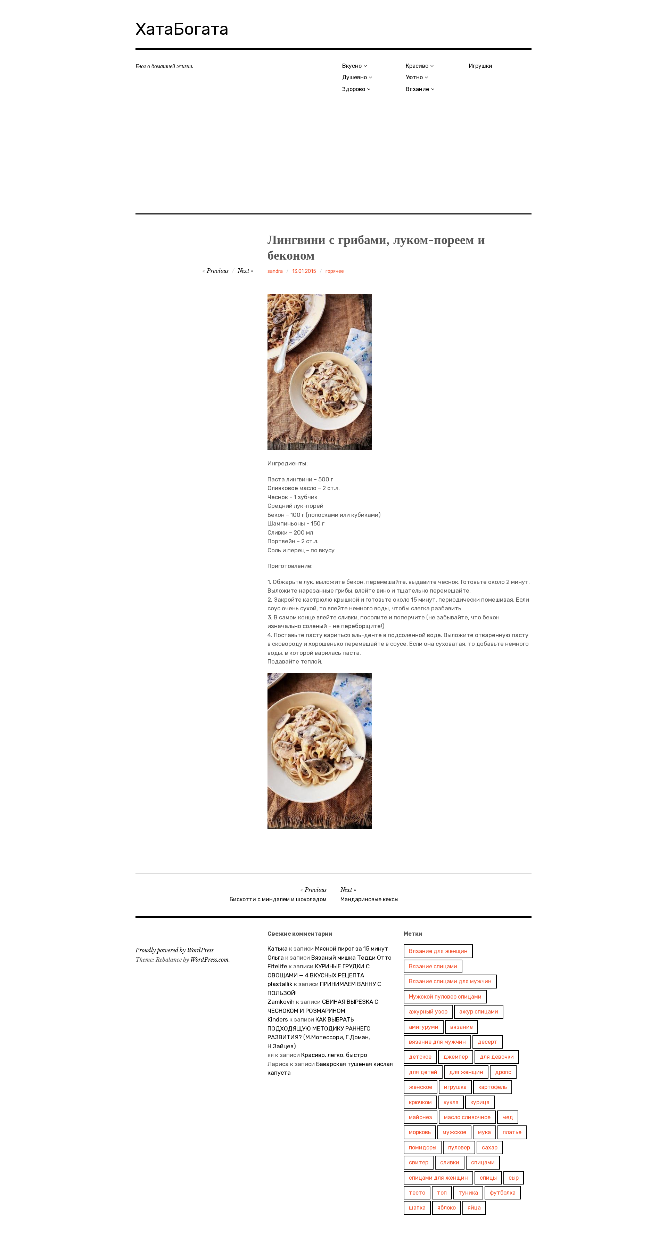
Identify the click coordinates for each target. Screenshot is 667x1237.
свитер (418, 1162)
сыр (514, 1177)
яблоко (446, 1207)
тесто (417, 1192)
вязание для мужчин (437, 1042)
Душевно (354, 77)
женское (420, 1087)
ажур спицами (478, 1011)
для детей (423, 1072)
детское (420, 1056)
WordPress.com (209, 959)
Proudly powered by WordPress (174, 950)
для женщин (466, 1072)
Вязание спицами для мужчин (450, 981)
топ (442, 1192)
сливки (449, 1162)
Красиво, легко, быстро (334, 1054)
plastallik (280, 983)
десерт (487, 1042)
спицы (488, 1177)
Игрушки (480, 66)
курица (479, 1102)
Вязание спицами (433, 966)
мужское (454, 1132)
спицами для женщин (438, 1177)
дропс (503, 1072)
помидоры (422, 1147)
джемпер (455, 1056)
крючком (420, 1102)
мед (507, 1117)
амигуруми (423, 1027)
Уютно (414, 77)
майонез (420, 1117)
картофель (492, 1087)
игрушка (455, 1087)
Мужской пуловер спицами (445, 996)
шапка (417, 1207)
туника (468, 1192)
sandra (275, 271)
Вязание (417, 89)
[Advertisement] (333, 162)
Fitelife (277, 966)
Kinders (277, 1019)
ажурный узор (428, 1011)
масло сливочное (467, 1117)
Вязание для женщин (438, 951)
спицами (483, 1162)
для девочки (497, 1056)
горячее (335, 271)
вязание (461, 1027)
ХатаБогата (182, 29)
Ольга (275, 957)
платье (512, 1132)
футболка (503, 1192)
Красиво (417, 66)
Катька (277, 948)
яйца (474, 1207)
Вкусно (352, 66)
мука (484, 1132)
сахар (489, 1147)
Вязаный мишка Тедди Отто (352, 957)
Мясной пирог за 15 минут (351, 948)
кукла (451, 1102)
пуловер (459, 1147)
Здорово (353, 89)
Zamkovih (281, 1001)
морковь (420, 1132)
